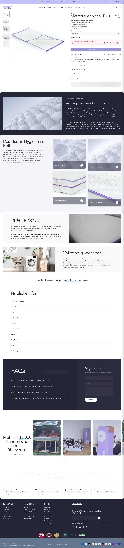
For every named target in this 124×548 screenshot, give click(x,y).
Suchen (26, 507)
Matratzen (47, 507)
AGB (70, 494)
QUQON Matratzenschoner (19, 238)
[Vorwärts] (61, 41)
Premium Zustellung (29, 514)
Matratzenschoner (49, 521)
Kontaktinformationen (30, 545)
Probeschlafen (7, 507)
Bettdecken (47, 512)
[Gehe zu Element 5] (6, 43)
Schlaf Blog (27, 521)
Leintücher (47, 516)
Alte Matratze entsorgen (30, 516)
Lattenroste (47, 518)
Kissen (46, 509)
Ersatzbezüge (47, 523)
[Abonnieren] (99, 518)
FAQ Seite (53, 372)
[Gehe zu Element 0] (6, 14)
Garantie (5, 512)
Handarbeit (6, 509)
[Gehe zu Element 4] (6, 36)
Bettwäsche (47, 514)
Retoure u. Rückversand (30, 512)
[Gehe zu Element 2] (6, 21)
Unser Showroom (7, 516)
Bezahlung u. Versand (29, 509)
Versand (20, 545)
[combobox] (104, 2)
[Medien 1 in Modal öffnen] (38, 38)
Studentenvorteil (28, 518)
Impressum (6, 518)
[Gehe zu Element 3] (6, 29)
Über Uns (5, 514)
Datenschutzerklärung (12, 545)
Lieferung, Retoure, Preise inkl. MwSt (113, 54)
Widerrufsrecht (5, 545)
